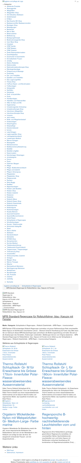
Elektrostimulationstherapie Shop (18, 67)
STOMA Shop (11, 239)
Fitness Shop (11, 82)
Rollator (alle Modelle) (14, 189)
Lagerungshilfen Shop (14, 134)
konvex (9, 130)
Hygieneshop (11, 105)
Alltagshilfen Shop (13, 13)
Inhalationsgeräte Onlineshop (16, 107)
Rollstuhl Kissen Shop (14, 201)
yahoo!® (65, 460)
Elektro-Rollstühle (12, 63)
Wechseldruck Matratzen (15, 266)
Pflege (9, 165)
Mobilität (9, 149)
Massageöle (11, 142)
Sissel (9, 228)
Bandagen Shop (12, 25)
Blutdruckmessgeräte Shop (16, 40)
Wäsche (9, 264)
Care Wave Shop (12, 42)
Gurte (9, 96)
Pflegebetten (11, 174)
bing (57, 460)
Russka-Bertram (12, 212)
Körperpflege (11, 126)
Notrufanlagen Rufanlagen (15, 155)
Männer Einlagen (12, 140)
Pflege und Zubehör (13, 170)
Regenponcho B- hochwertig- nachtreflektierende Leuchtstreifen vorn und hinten (58, 421)
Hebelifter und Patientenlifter (16, 101)
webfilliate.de (34, 462)
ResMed (9, 184)
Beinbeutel (10, 29)
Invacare (10, 115)
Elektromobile (11, 65)
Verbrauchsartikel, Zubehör (16, 256)
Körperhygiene (12, 124)
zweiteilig (10, 279)
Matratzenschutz (12, 145)
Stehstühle (10, 237)
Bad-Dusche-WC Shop (14, 21)
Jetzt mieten (11, 117)
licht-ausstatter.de (45, 462)
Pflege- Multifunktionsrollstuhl (16, 168)
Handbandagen (12, 98)
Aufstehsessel (11, 17)
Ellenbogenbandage (13, 69)
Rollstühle (10, 197)
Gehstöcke (10, 92)
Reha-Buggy (11, 182)
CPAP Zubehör (12, 50)
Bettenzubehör (12, 33)
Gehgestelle (11, 88)
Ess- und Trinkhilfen (13, 75)
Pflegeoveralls (11, 178)
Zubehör (9, 277)
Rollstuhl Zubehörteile (14, 203)
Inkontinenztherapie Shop (15, 113)
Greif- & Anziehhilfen (13, 94)
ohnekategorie (11, 157)
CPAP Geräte (11, 46)
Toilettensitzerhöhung (14, 245)
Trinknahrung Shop (13, 251)
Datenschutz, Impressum (15, 452)
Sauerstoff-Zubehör (13, 214)
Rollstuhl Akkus (12, 199)
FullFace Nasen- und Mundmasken (18, 84)
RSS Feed (10, 450)
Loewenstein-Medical (14, 138)
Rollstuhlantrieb (12, 205)
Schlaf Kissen (11, 218)
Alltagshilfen (11, 10)
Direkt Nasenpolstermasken (16, 52)
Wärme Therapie (12, 262)
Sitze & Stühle (11, 230)
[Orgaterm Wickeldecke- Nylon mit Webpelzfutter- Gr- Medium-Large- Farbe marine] (11, 405)
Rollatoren (10, 195)
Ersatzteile (10, 73)
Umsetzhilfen (11, 254)
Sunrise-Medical (12, 243)
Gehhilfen (10, 90)
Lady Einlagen (11, 132)
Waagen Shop (11, 260)
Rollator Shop (11, 191)
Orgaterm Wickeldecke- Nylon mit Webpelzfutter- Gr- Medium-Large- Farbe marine (21, 419)
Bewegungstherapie (13, 38)
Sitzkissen (10, 233)
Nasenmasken (11, 153)
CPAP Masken (11, 48)
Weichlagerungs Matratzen (16, 268)
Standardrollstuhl (12, 235)
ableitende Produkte (13, 6)
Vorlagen (10, 258)
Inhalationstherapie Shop (15, 109)
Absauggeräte (11, 8)
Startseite (10, 282)
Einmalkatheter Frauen (14, 59)
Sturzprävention (12, 241)
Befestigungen (11, 27)
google (53, 460)
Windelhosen (11, 270)
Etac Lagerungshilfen (14, 80)
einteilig (9, 61)
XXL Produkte (11, 274)
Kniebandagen (11, 121)
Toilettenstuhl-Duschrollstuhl (16, 247)
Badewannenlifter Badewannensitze (19, 23)
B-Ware (9, 19)
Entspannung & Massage (15, 71)
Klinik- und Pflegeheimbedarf (16, 119)
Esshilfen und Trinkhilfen (15, 77)
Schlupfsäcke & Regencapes (16, 220)
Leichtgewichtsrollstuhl (14, 136)
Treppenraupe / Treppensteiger (17, 249)
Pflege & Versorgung (13, 172)
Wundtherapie (11, 272)
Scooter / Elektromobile (14, 224)
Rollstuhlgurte (11, 207)
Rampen (9, 180)
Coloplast (10, 44)
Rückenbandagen (13, 210)
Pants (9, 161)
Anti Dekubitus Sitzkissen (15, 15)
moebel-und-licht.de (63, 462)
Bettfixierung (11, 36)
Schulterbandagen (13, 222)
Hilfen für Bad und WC (14, 103)
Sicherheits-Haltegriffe (14, 226)
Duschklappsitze (12, 54)
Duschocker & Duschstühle (16, 57)
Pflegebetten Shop (13, 176)
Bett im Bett (10, 31)
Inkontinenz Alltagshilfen (15, 111)
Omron (9, 159)
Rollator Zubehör (12, 193)
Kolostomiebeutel (12, 128)
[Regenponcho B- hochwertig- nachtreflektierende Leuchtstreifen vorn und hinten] (50, 405)
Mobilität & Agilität (13, 151)
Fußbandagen (11, 86)
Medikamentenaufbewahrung (16, 147)
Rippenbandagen (12, 186)
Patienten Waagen (13, 163)
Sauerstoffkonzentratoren (15, 216)
